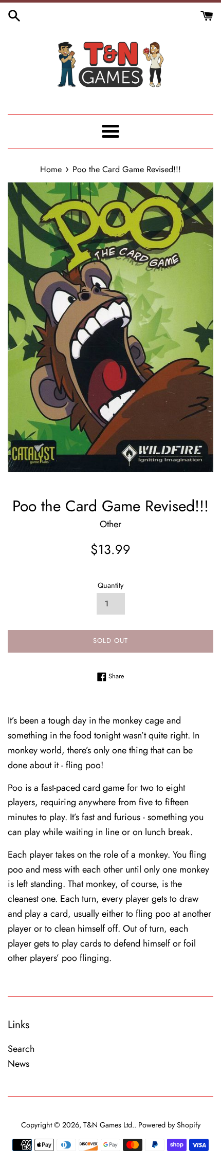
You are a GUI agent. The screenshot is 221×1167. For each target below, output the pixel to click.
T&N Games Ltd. (108, 1125)
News (18, 1063)
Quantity (110, 585)
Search (21, 1048)
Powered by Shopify (169, 1125)
